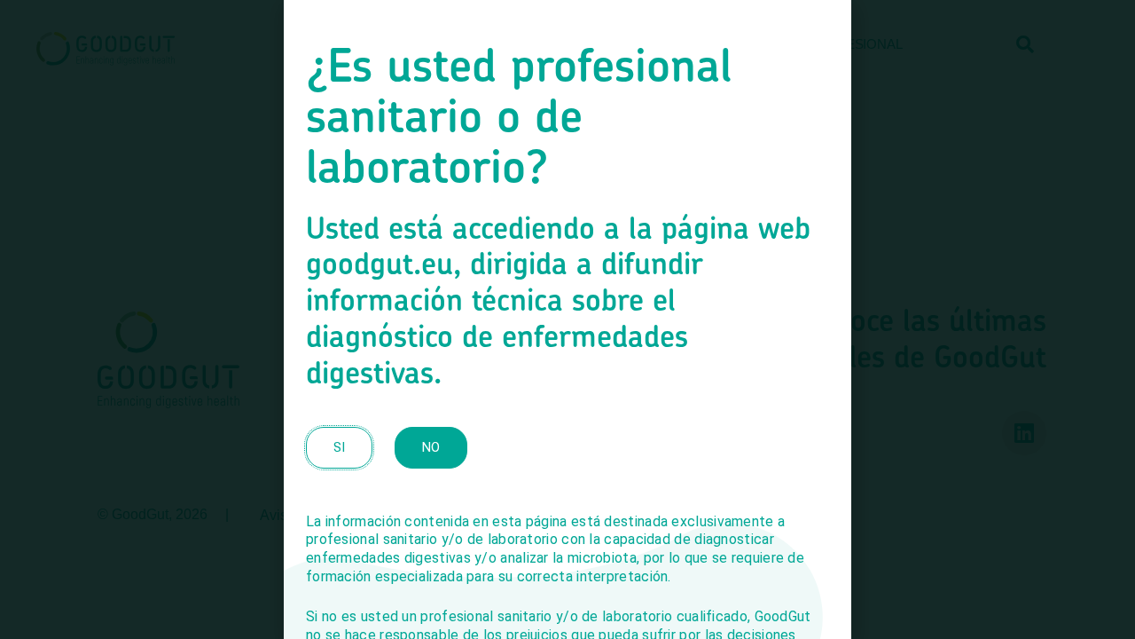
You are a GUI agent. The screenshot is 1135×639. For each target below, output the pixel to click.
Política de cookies (504, 372)
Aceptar (399, 334)
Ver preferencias (736, 334)
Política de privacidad (615, 372)
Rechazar (567, 334)
